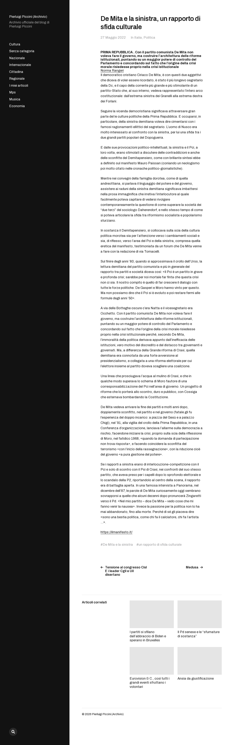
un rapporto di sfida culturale (160, 544)
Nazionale (17, 58)
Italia (138, 37)
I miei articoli (18, 85)
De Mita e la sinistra (118, 544)
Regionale (16, 78)
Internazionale (20, 65)
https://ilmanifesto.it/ (116, 532)
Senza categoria (21, 51)
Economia (17, 106)
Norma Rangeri (112, 70)
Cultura (14, 44)
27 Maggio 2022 (113, 37)
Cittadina (16, 72)
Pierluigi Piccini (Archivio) (28, 17)
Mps (12, 92)
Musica (14, 99)
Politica (149, 37)
